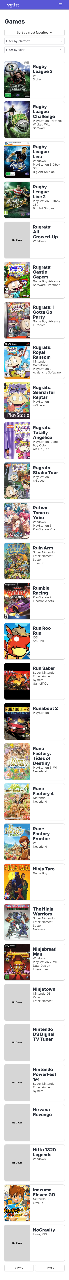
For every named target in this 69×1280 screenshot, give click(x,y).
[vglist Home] (13, 4)
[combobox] (31, 41)
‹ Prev (19, 1268)
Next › (49, 1268)
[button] (60, 4)
